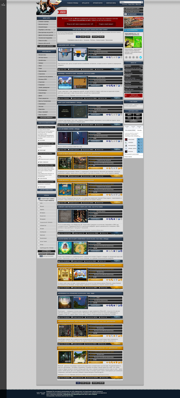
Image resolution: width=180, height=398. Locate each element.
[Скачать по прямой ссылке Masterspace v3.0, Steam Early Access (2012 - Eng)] (119, 305)
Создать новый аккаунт (106, 24)
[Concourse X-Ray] (65, 54)
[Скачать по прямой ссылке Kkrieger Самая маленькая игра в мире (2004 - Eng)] (119, 219)
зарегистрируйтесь (134, 96)
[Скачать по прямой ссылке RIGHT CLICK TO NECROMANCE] (119, 115)
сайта (89, 394)
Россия (42, 206)
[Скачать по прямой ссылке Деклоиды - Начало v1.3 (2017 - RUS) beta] (119, 86)
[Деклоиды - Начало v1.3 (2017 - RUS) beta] (65, 83)
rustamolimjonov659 (129, 136)
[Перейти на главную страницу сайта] (45, 7)
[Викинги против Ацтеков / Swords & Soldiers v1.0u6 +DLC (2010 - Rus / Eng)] (65, 274)
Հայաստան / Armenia (46, 222)
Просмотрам (109, 40)
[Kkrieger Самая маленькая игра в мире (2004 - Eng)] (65, 216)
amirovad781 (127, 134)
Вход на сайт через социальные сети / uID (80, 24)
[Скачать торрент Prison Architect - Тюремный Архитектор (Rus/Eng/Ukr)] (121, 195)
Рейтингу (92, 40)
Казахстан (43, 216)
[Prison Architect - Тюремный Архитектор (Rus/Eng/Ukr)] (65, 189)
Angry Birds (131, 4)
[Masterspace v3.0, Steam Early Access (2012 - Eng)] (65, 302)
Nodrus (131, 135)
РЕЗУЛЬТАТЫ (42, 253)
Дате (81, 40)
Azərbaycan (43, 232)
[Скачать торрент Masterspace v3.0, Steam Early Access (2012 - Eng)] (121, 305)
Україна (42, 209)
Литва (41, 244)
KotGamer (66, 98)
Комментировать (95, 57)
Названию (86, 40)
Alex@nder (67, 261)
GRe (65, 69)
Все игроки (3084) (130, 130)
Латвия (42, 228)
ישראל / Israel (43, 241)
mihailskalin (127, 135)
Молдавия (42, 219)
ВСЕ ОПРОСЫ (50, 253)
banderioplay (67, 233)
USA (41, 203)
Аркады (98, 49)
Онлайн (139, 130)
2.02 (55, 2)
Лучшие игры (100, 272)
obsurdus (136, 133)
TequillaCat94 (134, 134)
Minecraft (138, 4)
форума (95, 394)
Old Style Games (100, 77)
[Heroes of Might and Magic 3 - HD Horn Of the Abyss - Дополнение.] (65, 163)
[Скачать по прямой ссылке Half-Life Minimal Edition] (119, 141)
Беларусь (42, 212)
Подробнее (117, 69)
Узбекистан (43, 225)
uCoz (71, 395)
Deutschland (43, 238)
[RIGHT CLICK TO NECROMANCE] (65, 112)
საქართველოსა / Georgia (46, 248)
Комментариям (100, 40)
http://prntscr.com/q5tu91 (44, 184)
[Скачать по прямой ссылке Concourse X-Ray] (119, 57)
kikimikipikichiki (137, 136)
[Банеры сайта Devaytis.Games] (133, 121)
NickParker (136, 135)
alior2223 (132, 133)
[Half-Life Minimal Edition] (65, 138)
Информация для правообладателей (73, 394)
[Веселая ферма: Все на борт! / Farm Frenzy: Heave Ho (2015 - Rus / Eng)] (65, 248)
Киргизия (42, 235)
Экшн (97, 297)
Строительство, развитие (104, 160)
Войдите (133, 95)
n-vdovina (127, 133)
